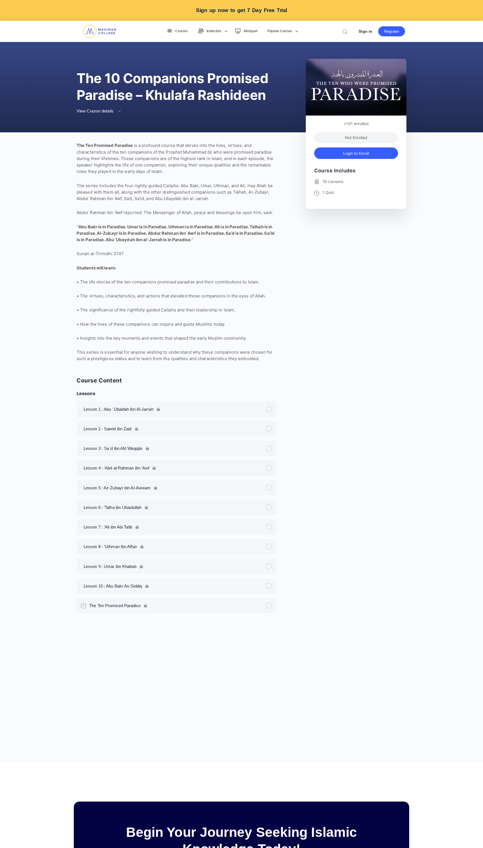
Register (391, 31)
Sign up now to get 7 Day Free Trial (241, 10)
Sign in (365, 31)
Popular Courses (279, 31)
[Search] (344, 31)
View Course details (96, 111)
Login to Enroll (356, 153)
